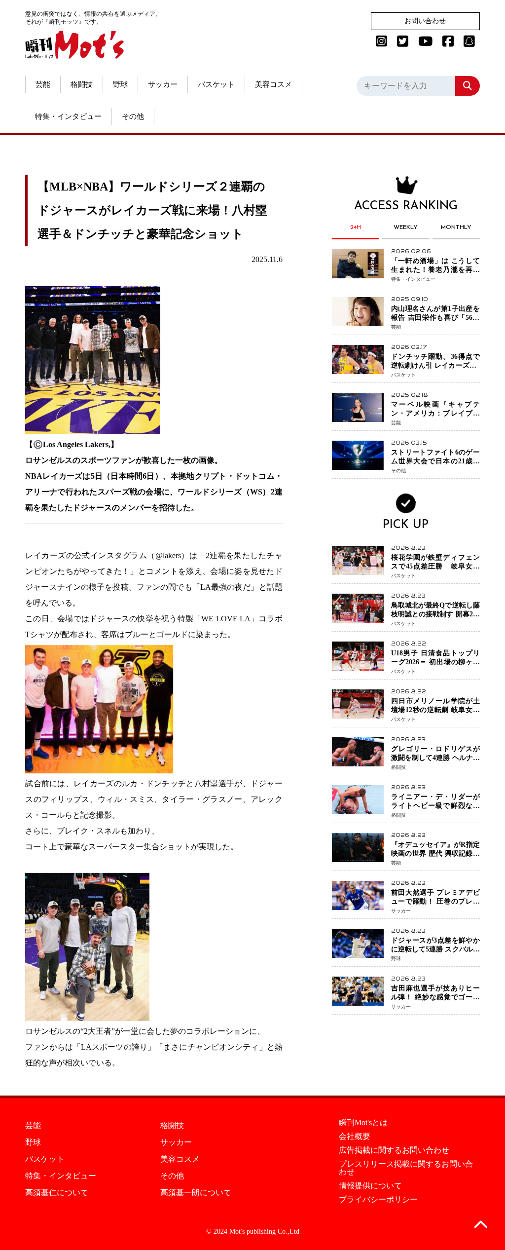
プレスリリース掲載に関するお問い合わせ (406, 1168)
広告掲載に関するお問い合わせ (394, 1150)
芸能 (43, 84)
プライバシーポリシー (378, 1200)
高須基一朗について (195, 1193)
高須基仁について (56, 1193)
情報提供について (370, 1186)
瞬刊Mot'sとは (363, 1123)
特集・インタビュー (68, 116)
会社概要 (354, 1136)
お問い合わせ (425, 21)
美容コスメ (273, 84)
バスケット (216, 84)
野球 (120, 84)
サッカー (163, 84)
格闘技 (82, 84)
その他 (133, 116)
